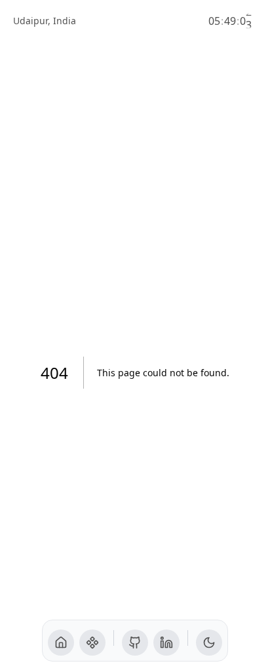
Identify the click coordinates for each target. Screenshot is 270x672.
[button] (61, 642)
